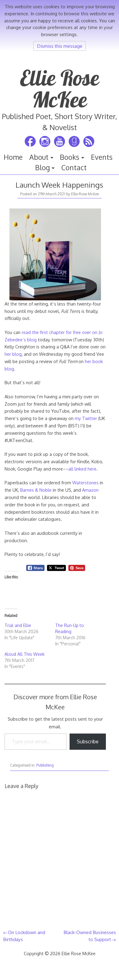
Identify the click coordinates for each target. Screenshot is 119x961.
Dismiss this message (59, 46)
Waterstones (85, 482)
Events (102, 157)
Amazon (90, 490)
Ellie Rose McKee (59, 88)
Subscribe (88, 741)
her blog (13, 354)
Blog (42, 167)
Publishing (45, 765)
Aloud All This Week (25, 654)
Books (69, 157)
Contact (74, 167)
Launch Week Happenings (59, 185)
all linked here (82, 468)
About (39, 157)
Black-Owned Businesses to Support (89, 935)
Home (13, 157)
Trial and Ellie (18, 625)
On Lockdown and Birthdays (24, 935)
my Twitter (86, 418)
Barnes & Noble (36, 490)
